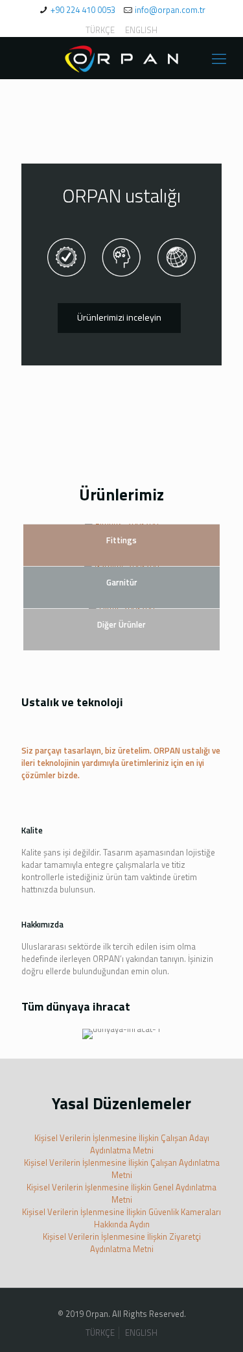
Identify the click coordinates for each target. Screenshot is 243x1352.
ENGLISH (141, 29)
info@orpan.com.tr (170, 9)
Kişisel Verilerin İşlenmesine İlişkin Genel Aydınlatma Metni (121, 1193)
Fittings (121, 540)
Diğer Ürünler (121, 624)
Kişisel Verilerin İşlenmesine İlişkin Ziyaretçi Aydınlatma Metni (122, 1242)
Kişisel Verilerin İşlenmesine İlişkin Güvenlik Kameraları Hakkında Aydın (121, 1218)
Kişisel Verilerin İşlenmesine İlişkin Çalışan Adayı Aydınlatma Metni (121, 1144)
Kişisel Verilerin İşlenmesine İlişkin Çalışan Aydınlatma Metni (122, 1168)
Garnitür (121, 582)
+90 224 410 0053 (83, 9)
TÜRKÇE (100, 29)
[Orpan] (121, 58)
